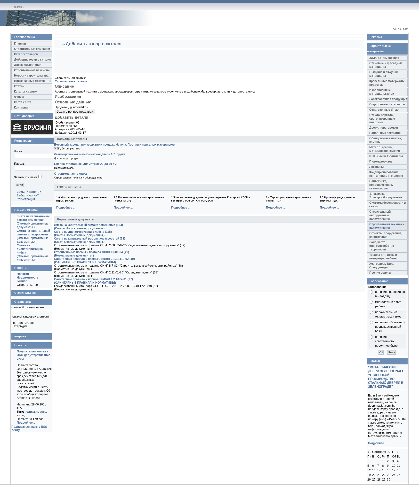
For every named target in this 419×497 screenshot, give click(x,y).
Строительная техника (71, 81)
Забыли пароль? (29, 192)
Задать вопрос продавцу (75, 111)
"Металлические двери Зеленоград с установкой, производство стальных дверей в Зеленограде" (386, 376)
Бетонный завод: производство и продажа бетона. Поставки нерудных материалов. (114, 144)
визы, (21, 415)
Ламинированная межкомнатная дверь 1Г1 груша (89, 154)
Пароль (19, 163)
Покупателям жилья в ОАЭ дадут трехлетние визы (33, 355)
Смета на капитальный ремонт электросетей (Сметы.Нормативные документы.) (33, 236)
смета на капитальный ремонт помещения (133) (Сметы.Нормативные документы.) (88, 226)
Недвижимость (28, 277)
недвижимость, (36, 411)
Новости (23, 274)
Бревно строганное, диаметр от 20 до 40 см (85, 164)
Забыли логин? (28, 195)
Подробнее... (26, 422)
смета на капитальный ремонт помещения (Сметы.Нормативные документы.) (33, 222)
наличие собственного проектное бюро (386, 341)
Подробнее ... (65, 207)
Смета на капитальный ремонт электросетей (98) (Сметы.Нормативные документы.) (89, 240)
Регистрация (26, 199)
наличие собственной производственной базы (390, 327)
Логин (18, 151)
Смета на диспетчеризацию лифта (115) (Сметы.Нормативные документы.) (83, 233)
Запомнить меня (25, 177)
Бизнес (22, 281)
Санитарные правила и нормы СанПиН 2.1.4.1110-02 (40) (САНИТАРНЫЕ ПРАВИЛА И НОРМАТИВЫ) (94, 260)
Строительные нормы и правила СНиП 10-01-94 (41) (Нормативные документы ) (91, 253)
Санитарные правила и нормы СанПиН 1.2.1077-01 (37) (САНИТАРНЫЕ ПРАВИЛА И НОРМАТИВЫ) (93, 281)
